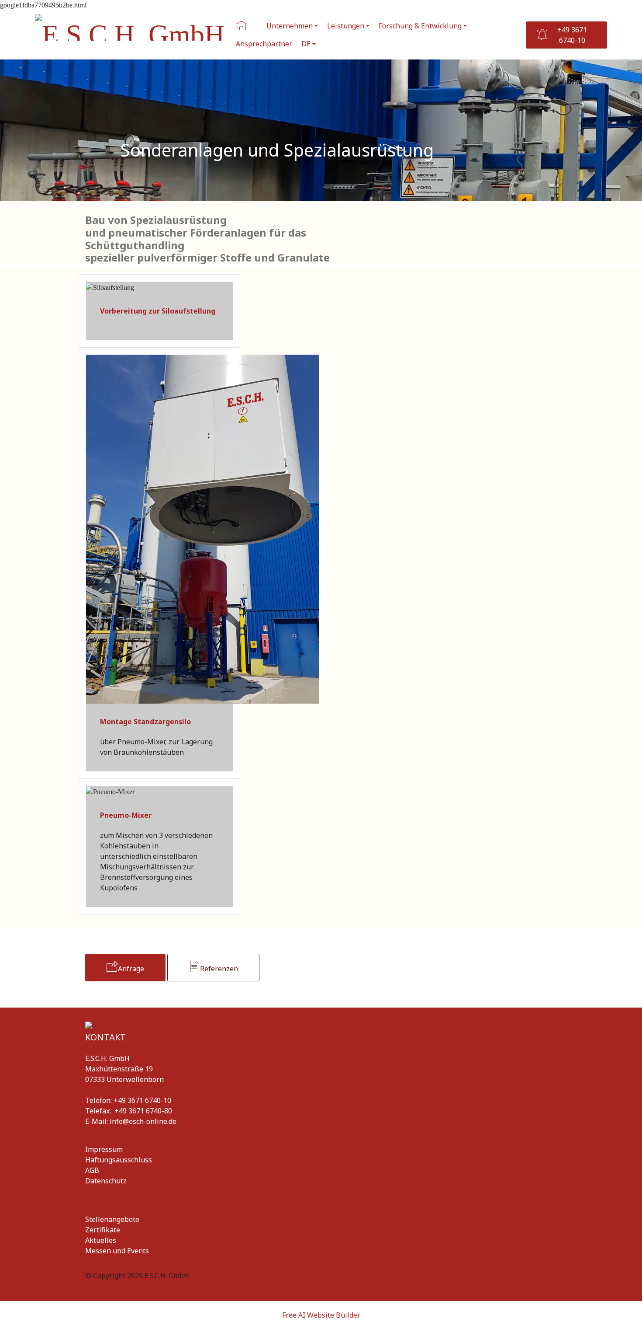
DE (306, 44)
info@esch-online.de (143, 1121)
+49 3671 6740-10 (572, 35)
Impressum (104, 1149)
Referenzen (219, 968)
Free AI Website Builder (321, 1315)
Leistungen (345, 26)
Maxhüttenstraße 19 (119, 1069)
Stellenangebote (112, 1219)
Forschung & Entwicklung (420, 26)
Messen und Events (117, 1251)
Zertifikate (102, 1230)
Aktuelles (101, 1240)
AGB (92, 1170)
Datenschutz (106, 1181)
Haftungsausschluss (118, 1160)
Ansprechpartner (264, 44)
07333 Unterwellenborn (124, 1079)
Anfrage (131, 968)
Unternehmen (289, 26)
